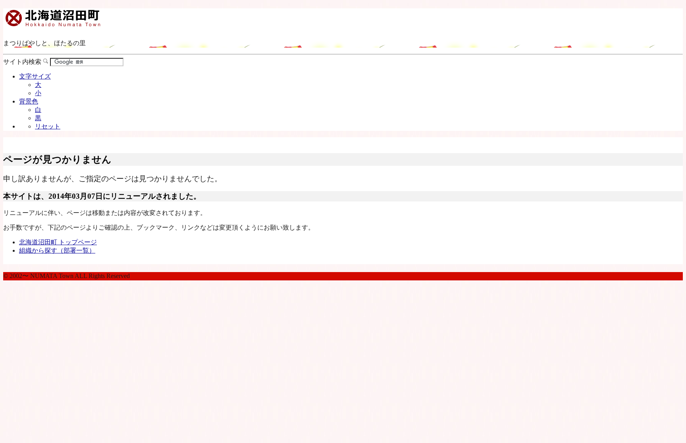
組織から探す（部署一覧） (57, 250)
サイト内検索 (22, 61)
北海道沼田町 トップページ (58, 242)
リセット (47, 126)
